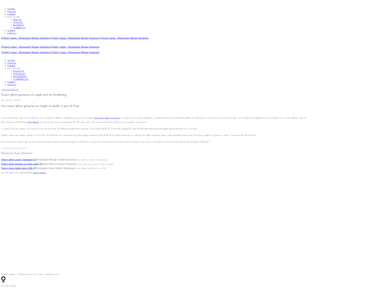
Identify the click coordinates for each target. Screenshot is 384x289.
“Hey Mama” (33, 122)
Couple (5, 89)
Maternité (18, 25)
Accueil (11, 9)
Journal (11, 14)
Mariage (17, 20)
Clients (11, 30)
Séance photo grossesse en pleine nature (20, 164)
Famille (14, 89)
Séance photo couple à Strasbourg (17, 159)
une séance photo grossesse (107, 117)
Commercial (19, 28)
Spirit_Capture (39, 172)
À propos (11, 12)
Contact (11, 33)
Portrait (18, 22)
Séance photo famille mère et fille (17, 168)
